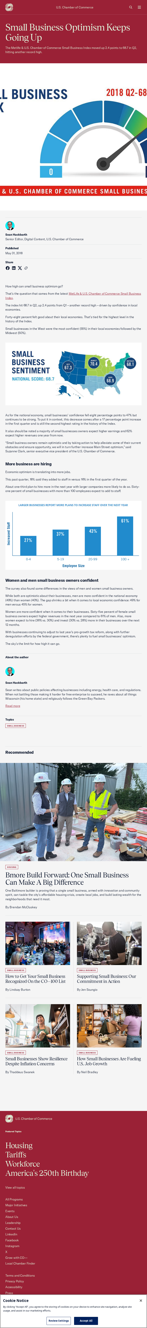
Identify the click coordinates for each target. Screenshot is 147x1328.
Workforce (22, 1163)
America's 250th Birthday (47, 1172)
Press (9, 1293)
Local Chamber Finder (20, 1263)
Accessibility (13, 1287)
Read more (12, 706)
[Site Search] (131, 7)
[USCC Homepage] (73, 1118)
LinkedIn (11, 1234)
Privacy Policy (14, 1281)
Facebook (12, 1240)
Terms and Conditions (20, 1275)
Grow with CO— (16, 1258)
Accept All (86, 1320)
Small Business (15, 726)
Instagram (12, 1246)
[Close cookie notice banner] (141, 1300)
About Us (11, 1217)
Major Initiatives (16, 1205)
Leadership (12, 1223)
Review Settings (59, 1320)
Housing (11, 867)
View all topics (15, 1187)
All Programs (14, 1199)
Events (10, 1211)
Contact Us (13, 1228)
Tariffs (15, 1154)
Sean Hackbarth (16, 234)
